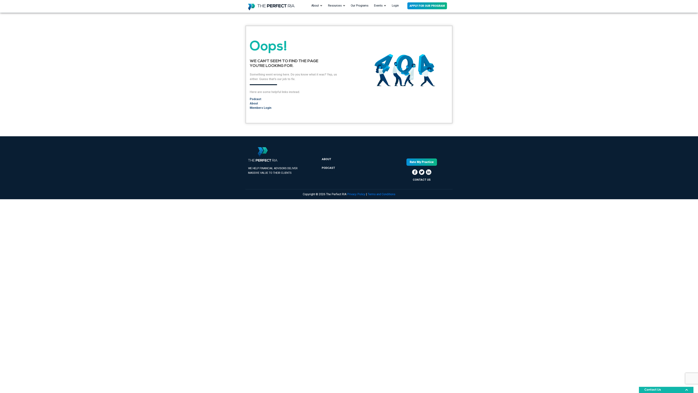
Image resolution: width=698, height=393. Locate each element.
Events (378, 5)
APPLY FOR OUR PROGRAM (427, 5)
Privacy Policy (356, 194)
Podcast (255, 99)
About (315, 5)
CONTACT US (422, 179)
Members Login (260, 108)
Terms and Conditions (381, 194)
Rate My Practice (422, 162)
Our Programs (359, 5)
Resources (335, 5)
